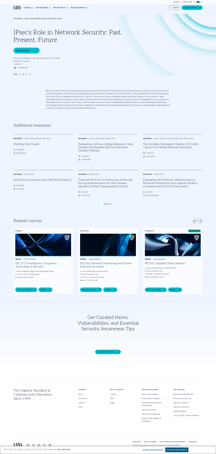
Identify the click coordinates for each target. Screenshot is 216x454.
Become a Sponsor (181, 403)
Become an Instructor (182, 398)
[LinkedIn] (28, 445)
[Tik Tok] (49, 445)
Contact (113, 394)
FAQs (112, 398)
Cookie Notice (192, 442)
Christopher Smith (22, 67)
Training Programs (150, 390)
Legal (112, 403)
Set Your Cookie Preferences (153, 450)
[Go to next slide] (200, 221)
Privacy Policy (137, 442)
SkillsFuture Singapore (151, 414)
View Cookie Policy (63, 449)
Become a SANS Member (183, 394)
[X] (33, 445)
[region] (108, 450)
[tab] (28, 8)
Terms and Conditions (150, 442)
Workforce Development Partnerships (152, 404)
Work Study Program (150, 394)
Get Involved (178, 390)
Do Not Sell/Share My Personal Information (173, 442)
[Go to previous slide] (195, 221)
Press (80, 407)
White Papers (18, 18)
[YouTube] (39, 445)
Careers (81, 403)
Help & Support (116, 390)
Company (82, 390)
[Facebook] (44, 445)
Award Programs (180, 411)
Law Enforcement (149, 410)
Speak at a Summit (181, 407)
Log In (178, 2)
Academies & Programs (151, 398)
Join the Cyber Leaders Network (186, 415)
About (80, 394)
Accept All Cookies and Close (176, 450)
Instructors (82, 398)
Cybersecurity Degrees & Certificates (151, 419)
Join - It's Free (188, 2)
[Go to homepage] (17, 7)
